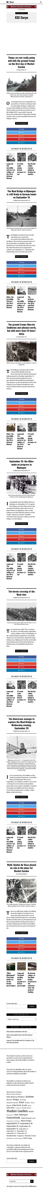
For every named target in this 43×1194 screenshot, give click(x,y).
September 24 (22, 1131)
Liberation (10, 1108)
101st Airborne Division (15, 1097)
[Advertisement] (21, 38)
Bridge (16, 1099)
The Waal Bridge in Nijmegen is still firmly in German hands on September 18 (21, 194)
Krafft (24, 1105)
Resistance (17, 1121)
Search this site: (11, 1003)
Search (31, 1006)
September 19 (25, 470)
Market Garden (17, 1111)
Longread (18, 1108)
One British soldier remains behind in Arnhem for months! (32, 169)
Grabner (27, 1102)
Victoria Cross (30, 1136)
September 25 (11, 1133)
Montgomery (10, 1115)
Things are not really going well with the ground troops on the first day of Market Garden (21, 62)
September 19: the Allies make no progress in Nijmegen (21, 464)
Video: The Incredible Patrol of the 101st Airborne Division (10, 302)
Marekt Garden (26, 1108)
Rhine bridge (26, 1121)
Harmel (32, 1102)
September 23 (11, 1131)
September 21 (12, 1129)
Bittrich (9, 1100)
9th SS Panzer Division (14, 1092)
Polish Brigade (26, 1118)
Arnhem (20, 874)
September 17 (22, 70)
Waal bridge (9, 1138)
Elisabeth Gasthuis (12, 1102)
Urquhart (20, 1136)
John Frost (16, 1105)
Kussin (29, 1105)
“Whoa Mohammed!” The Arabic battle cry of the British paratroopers (11, 979)
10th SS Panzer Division (13, 1094)
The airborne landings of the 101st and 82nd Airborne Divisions (31, 303)
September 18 (25, 200)
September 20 (25, 597)
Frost (21, 1102)
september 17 (13, 1123)
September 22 (23, 1129)
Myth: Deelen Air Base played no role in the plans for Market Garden (21, 868)
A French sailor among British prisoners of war (21, 169)
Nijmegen (18, 200)
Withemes (32, 1186)
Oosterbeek (13, 1117)
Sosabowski (11, 1136)
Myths (25, 874)
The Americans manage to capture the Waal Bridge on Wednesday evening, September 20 (21, 723)
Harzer (9, 1105)
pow (33, 1118)
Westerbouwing (18, 1138)
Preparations (10, 1121)
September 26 (22, 1133)
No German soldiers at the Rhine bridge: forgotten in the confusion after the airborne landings (32, 982)
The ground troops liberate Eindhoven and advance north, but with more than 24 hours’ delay (21, 329)
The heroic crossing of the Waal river (21, 593)
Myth (16, 1115)
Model (31, 1112)
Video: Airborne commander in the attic (16, 1031)
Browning (23, 1100)
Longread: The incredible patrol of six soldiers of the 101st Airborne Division (10, 171)
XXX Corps (27, 1138)
